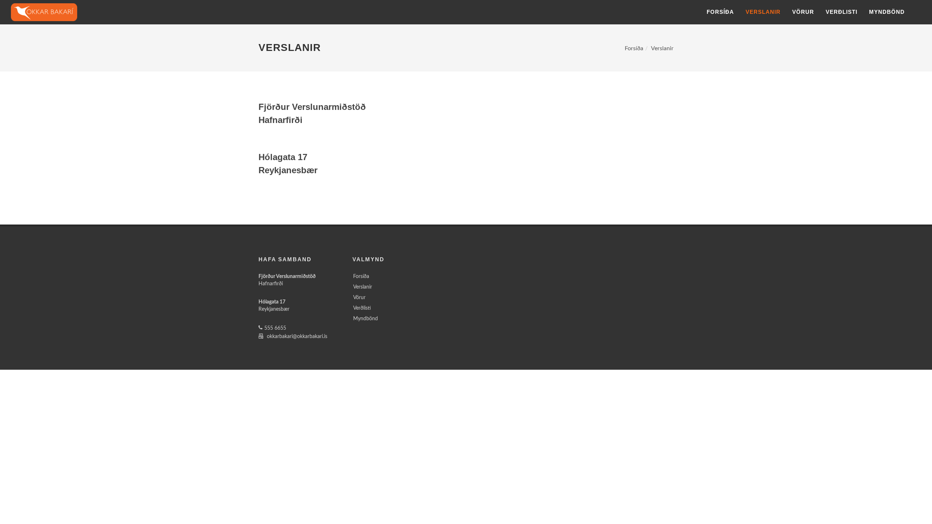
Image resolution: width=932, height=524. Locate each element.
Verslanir (763, 12)
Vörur (803, 12)
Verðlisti (841, 12)
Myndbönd (887, 12)
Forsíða (720, 12)
